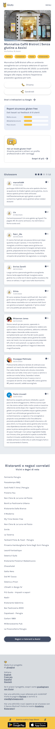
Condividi (29, 91)
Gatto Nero (9, 571)
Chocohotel (9, 566)
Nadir (6, 597)
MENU (48, 5)
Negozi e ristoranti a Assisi (27, 639)
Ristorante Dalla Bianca (15, 508)
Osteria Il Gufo (10, 555)
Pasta (32, 57)
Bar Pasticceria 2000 (14, 608)
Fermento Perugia (12, 477)
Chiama (30, 85)
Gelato (8, 57)
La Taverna (9, 534)
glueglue (11, 667)
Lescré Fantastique (13, 550)
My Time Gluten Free (13, 519)
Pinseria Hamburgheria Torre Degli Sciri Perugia (26, 545)
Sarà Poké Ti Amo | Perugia (16, 487)
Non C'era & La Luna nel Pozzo (18, 498)
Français (8, 677)
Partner (22, 696)
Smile (6, 529)
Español (8, 679)
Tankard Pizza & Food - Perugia (19, 540)
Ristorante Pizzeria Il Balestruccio (20, 561)
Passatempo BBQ (12, 482)
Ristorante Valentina (13, 603)
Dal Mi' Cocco (10, 576)
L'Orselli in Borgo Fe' (13, 587)
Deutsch (8, 682)
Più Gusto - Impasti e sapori (17, 592)
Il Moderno (9, 514)
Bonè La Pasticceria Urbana (17, 503)
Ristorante (43, 57)
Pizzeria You (9, 493)
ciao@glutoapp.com (13, 699)
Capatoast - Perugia (13, 613)
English (7, 674)
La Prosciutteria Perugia (15, 629)
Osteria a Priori (11, 582)
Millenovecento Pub (13, 623)
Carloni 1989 (10, 618)
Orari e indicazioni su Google (18, 99)
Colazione (20, 57)
